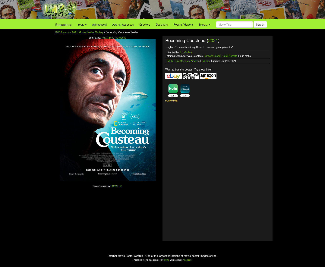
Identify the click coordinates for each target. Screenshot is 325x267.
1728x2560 (120, 37)
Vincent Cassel (212, 56)
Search (260, 24)
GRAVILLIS (116, 185)
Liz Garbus (186, 52)
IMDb (170, 61)
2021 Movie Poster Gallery (87, 32)
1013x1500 (107, 37)
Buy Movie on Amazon (187, 61)
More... (203, 24)
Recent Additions (183, 24)
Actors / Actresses (123, 24)
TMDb (166, 260)
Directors (144, 24)
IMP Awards (62, 32)
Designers (162, 24)
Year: (81, 24)
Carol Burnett (229, 56)
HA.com (206, 61)
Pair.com (187, 260)
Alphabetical (99, 24)
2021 (213, 40)
